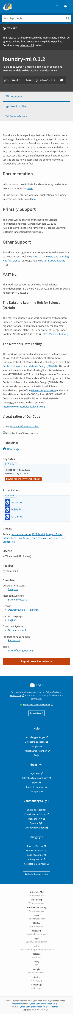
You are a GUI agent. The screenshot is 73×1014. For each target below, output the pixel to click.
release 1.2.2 (27, 45)
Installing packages (35, 737)
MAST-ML (38, 256)
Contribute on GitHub (35, 814)
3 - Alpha (13, 589)
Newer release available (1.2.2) (23, 479)
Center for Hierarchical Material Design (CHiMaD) (30, 366)
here (30, 188)
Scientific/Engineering (20, 650)
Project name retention (35, 751)
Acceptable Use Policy (35, 864)
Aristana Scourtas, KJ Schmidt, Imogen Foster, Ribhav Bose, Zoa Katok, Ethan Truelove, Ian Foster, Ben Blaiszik (34, 538)
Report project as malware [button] (36, 661)
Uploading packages (35, 741)
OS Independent (17, 630)
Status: (36, 704)
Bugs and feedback (36, 809)
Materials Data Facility (52, 261)
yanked (31, 38)
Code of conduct (35, 855)
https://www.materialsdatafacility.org (24, 407)
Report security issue (36, 850)
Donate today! (36, 713)
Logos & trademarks (36, 787)
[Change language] (65, 6)
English (12, 620)
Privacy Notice (35, 859)
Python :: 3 (14, 640)
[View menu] (56, 6)
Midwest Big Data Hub (43, 390)
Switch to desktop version (36, 874)
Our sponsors (36, 791)
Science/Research (18, 600)
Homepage (13, 449)
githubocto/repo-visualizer (24, 426)
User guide (35, 746)
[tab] (36, 96)
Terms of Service (35, 846)
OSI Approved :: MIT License (23, 610)
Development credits (35, 827)
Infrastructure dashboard (35, 778)
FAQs (36, 755)
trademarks (17, 1003)
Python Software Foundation (42, 1003)
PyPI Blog (35, 773)
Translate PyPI (35, 818)
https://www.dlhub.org (55, 334)
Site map (54, 1006)
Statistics (36, 782)
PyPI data (9, 464)
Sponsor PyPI (36, 823)
